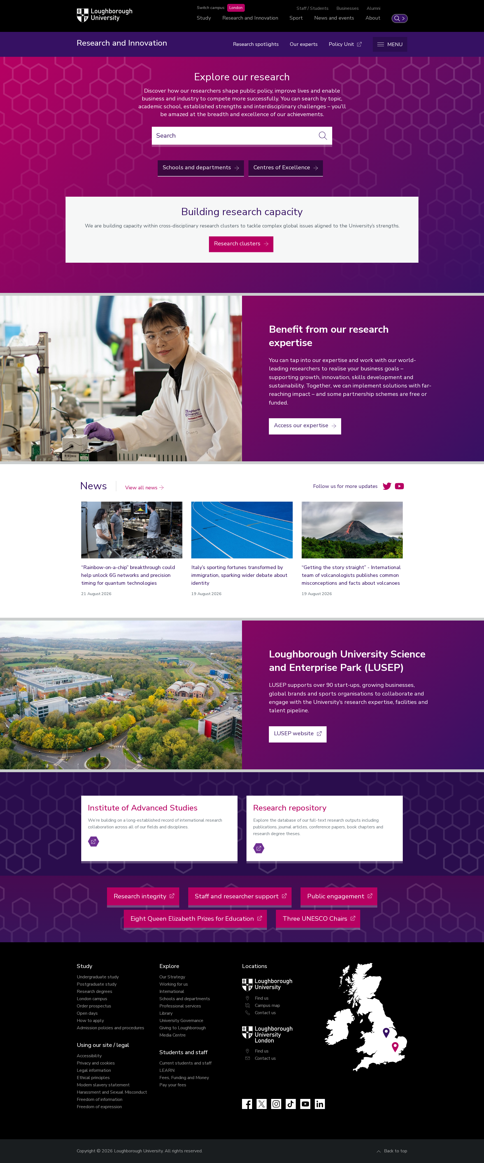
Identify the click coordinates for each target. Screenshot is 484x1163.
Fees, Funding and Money (184, 1078)
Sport (296, 18)
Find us (262, 998)
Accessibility (89, 1056)
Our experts (304, 44)
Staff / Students (313, 8)
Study (204, 18)
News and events (334, 18)
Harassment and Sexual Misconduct (112, 1092)
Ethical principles (93, 1078)
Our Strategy (172, 977)
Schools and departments (184, 999)
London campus (92, 999)
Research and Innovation (250, 18)
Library (166, 1013)
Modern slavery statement (103, 1085)
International (171, 991)
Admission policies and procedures (110, 1028)
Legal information (94, 1070)
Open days (87, 1013)
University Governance (181, 1021)
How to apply (90, 1021)
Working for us (173, 984)
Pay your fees (172, 1085)
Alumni (373, 8)
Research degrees (94, 991)
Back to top (395, 1151)
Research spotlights (256, 44)
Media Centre (172, 1035)
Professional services (180, 1006)
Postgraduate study (97, 984)
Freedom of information (99, 1099)
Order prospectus (94, 1006)
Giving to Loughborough (182, 1028)
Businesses (347, 8)
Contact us (265, 1013)
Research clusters (238, 243)
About (373, 18)
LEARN (166, 1070)
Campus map (267, 1005)
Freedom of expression (99, 1107)
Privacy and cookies (96, 1063)
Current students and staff (185, 1063)
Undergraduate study (98, 977)
